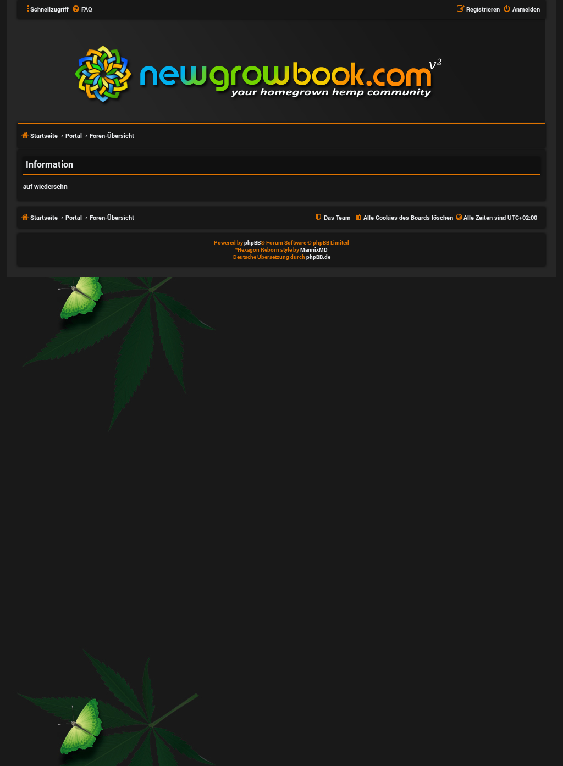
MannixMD (314, 249)
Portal (73, 135)
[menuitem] (81, 9)
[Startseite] (324, 70)
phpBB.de (318, 256)
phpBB (252, 242)
